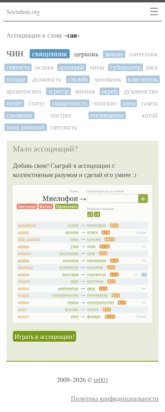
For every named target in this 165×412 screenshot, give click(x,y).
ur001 (101, 379)
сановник (19, 115)
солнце (16, 79)
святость (18, 67)
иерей (109, 91)
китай (150, 115)
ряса (152, 67)
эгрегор (58, 91)
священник (49, 53)
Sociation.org (23, 11)
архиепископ (24, 91)
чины (97, 67)
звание (114, 54)
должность (46, 79)
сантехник (143, 54)
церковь (86, 54)
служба (78, 79)
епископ (105, 103)
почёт (14, 103)
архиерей (71, 67)
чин (14, 53)
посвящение (107, 115)
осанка (44, 67)
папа (129, 103)
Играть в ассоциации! (44, 336)
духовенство (141, 91)
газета (149, 103)
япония (85, 91)
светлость (63, 127)
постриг (61, 115)
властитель (143, 79)
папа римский (25, 127)
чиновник (107, 79)
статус (37, 103)
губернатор (125, 67)
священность (69, 103)
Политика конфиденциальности (115, 398)
